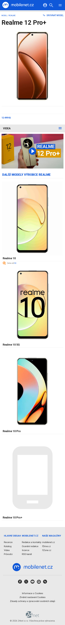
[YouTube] (32, 582)
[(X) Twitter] (26, 582)
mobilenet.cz (48, 542)
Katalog (7, 546)
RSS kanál (27, 554)
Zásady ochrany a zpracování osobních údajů (32, 601)
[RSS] (45, 582)
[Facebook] (20, 582)
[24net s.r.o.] (32, 616)
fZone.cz (46, 550)
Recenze (8, 542)
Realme (12, 15)
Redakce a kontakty (31, 542)
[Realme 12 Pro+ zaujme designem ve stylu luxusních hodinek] (32, 151)
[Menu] (60, 5)
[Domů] (18, 5)
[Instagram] (39, 582)
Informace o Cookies (32, 593)
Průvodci (8, 554)
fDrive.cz (46, 546)
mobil (4, 15)
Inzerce (25, 550)
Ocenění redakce (30, 546)
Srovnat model (54, 15)
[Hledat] (51, 5)
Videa (7, 128)
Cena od (11, 263)
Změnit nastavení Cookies (33, 597)
